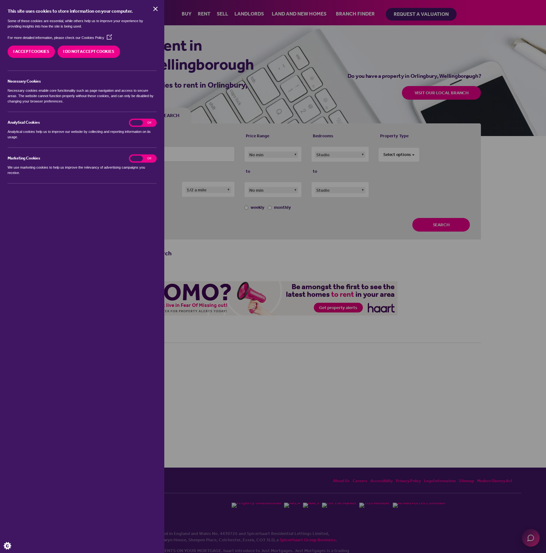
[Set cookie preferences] (12, 540)
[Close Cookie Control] (155, 9)
